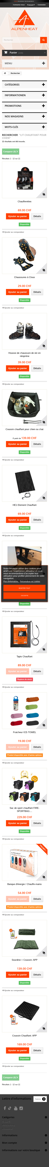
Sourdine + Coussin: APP (24, 960)
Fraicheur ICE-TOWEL (24, 732)
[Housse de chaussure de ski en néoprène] (24, 331)
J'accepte (24, 595)
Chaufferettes (24, 201)
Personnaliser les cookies (30, 581)
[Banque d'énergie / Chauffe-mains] (24, 862)
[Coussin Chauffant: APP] (24, 1014)
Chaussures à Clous (24, 277)
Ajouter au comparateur (14, 232)
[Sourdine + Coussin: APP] (24, 938)
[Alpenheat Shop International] (24, 1)
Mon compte (9, 1142)
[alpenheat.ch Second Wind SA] (24, 20)
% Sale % (6, 1122)
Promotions (13, 105)
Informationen (15, 95)
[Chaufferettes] (24, 180)
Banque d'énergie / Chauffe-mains (24, 884)
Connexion (42, 5)
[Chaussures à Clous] (24, 256)
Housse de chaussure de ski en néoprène (24, 354)
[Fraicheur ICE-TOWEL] (24, 711)
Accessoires (7, 1129)
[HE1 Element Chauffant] (24, 483)
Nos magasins (14, 116)
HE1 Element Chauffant (24, 505)
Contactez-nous (19, 5)
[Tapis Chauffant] (24, 559)
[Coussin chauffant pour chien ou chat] (24, 408)
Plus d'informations (11, 581)
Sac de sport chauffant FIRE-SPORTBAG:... (24, 809)
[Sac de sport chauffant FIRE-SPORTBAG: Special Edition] (24, 786)
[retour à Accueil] (4, 73)
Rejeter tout (24, 588)
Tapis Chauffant (24, 656)
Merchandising (8, 1125)
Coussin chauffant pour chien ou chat (24, 429)
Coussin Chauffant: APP (24, 1035)
